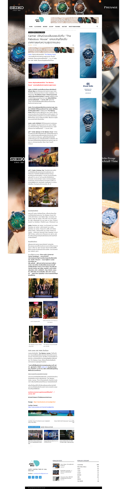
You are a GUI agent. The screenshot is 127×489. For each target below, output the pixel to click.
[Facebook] (29, 477)
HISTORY (64, 26)
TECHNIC (57, 26)
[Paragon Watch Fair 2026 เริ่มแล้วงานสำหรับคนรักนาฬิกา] (51, 435)
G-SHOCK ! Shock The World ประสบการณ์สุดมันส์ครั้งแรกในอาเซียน (39, 421)
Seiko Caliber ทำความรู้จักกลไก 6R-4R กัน (67, 465)
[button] (97, 26)
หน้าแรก (29, 30)
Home (30, 26)
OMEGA (79, 479)
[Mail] (36, 477)
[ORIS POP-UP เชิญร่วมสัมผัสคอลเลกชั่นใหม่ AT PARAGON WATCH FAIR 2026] (35, 435)
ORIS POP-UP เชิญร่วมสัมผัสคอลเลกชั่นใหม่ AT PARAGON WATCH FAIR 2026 (35, 442)
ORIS (78, 477)
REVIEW (45, 26)
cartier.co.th (44, 367)
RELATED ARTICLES (34, 427)
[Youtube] (40, 477)
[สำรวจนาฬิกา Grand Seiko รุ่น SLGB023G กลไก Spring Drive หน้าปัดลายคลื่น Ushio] (88, 88)
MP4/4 (31, 45)
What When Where (74, 26)
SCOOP (51, 26)
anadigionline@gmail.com (40, 473)
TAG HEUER (80, 481)
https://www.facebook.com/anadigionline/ (45, 402)
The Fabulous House (50, 54)
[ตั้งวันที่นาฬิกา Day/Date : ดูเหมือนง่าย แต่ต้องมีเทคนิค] (56, 472)
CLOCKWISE (37, 26)
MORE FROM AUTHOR (47, 427)
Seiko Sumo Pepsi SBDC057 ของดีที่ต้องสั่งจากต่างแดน (66, 477)
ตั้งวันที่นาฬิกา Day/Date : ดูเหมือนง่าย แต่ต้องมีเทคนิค (66, 471)
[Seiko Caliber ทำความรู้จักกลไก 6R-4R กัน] (56, 466)
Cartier (31, 32)
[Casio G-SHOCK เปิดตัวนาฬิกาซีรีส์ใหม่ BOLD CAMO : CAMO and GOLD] (67, 435)
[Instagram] (33, 477)
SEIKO (78, 469)
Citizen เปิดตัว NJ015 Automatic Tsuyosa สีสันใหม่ (64, 421)
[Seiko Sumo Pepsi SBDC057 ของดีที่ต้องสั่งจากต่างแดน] (56, 478)
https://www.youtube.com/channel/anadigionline (41, 407)
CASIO (78, 471)
